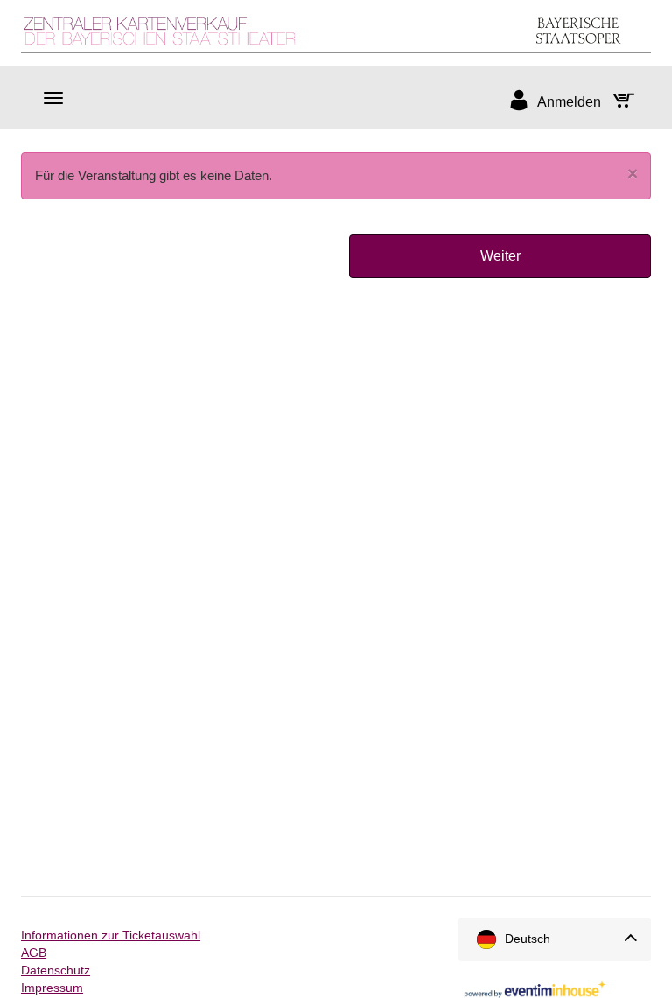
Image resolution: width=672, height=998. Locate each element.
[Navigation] (53, 98)
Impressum (52, 988)
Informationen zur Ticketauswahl (110, 935)
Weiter (500, 255)
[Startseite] (336, 31)
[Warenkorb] (627, 102)
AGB (33, 953)
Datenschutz (55, 970)
